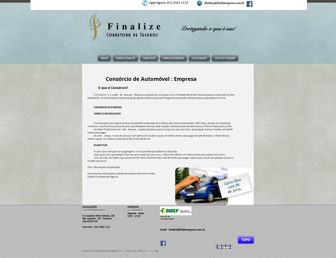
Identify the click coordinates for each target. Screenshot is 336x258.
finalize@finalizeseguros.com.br (224, 3)
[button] (125, 58)
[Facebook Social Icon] (250, 4)
